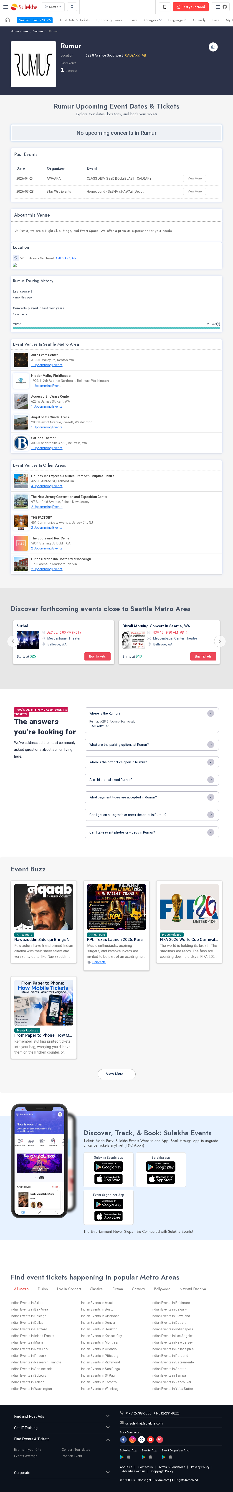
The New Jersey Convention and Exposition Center (69, 497)
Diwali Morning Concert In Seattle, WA (50, 626)
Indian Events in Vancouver (171, 1382)
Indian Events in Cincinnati (100, 1316)
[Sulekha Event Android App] (108, 1166)
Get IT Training (26, 1428)
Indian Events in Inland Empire (33, 1336)
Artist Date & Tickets (74, 20)
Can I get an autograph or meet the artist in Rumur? (127, 815)
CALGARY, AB (135, 55)
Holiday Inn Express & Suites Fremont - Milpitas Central (73, 476)
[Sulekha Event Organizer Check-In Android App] (108, 1204)
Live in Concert (69, 1289)
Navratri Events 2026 (35, 20)
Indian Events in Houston (99, 1329)
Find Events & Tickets (32, 1439)
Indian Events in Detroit (169, 1322)
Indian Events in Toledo (28, 1382)
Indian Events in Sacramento (173, 1362)
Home (19, 31)
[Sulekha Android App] (160, 1166)
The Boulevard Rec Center (51, 538)
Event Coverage (26, 1456)
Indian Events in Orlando (99, 1349)
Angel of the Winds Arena (50, 417)
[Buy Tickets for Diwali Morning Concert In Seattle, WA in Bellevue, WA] (28, 640)
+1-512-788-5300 (138, 1413)
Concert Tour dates (76, 1449)
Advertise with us (133, 1471)
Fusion (43, 1289)
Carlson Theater (43, 438)
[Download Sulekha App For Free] (164, 6)
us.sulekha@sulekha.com (144, 1423)
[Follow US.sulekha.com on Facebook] (123, 1439)
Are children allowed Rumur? (110, 780)
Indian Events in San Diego (100, 1369)
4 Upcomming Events (47, 486)
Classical (97, 1289)
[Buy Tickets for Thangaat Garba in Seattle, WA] (133, 640)
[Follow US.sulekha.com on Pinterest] (160, 1439)
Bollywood (162, 1289)
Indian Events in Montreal (99, 1342)
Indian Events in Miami (27, 1342)
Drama (118, 1289)
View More (195, 178)
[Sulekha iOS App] (161, 1179)
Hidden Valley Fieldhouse (51, 376)
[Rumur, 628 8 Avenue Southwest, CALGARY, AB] (116, 265)
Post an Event (72, 1456)
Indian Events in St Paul (98, 1375)
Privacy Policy (200, 1467)
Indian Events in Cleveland (171, 1316)
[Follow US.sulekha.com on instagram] (132, 1439)
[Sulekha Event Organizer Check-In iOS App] (108, 1216)
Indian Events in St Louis (28, 1375)
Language (175, 20)
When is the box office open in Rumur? (118, 762)
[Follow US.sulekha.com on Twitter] (141, 1439)
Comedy (199, 20)
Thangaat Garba (136, 626)
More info (134, 656)
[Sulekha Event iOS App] (108, 1179)
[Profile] (220, 7)
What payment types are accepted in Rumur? (123, 797)
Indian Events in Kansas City (101, 1336)
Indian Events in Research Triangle (36, 1362)
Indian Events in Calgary (169, 1309)
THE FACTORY (41, 517)
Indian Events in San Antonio (32, 1369)
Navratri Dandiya (193, 1289)
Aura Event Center (44, 355)
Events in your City (27, 1449)
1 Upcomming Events (47, 365)
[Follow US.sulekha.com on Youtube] (150, 1439)
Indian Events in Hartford (29, 1329)
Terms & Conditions (172, 1467)
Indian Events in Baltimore (171, 1303)
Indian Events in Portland (170, 1355)
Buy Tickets (97, 656)
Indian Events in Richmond (100, 1362)
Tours (133, 20)
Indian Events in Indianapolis (172, 1329)
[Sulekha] (5, 7)
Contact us (145, 1467)
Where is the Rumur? (105, 713)
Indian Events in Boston (98, 1309)
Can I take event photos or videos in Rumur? (122, 832)
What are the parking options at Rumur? (119, 744)
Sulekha (24, 7)
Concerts (99, 962)
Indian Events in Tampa (169, 1375)
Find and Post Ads (29, 1416)
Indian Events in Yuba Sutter (172, 1389)
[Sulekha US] (7, 20)
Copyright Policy (162, 1471)
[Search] (72, 7)
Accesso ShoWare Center (50, 396)
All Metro (21, 1289)
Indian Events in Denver (98, 1322)
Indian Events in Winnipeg (100, 1389)
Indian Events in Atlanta (28, 1303)
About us (126, 1467)
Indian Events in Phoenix (28, 1355)
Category (151, 20)
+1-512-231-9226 (167, 1413)
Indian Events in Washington (31, 1389)
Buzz (216, 20)
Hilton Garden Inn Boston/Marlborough (61, 559)
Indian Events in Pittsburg (100, 1355)
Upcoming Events (109, 20)
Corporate (22, 1473)
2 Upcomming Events (47, 507)
